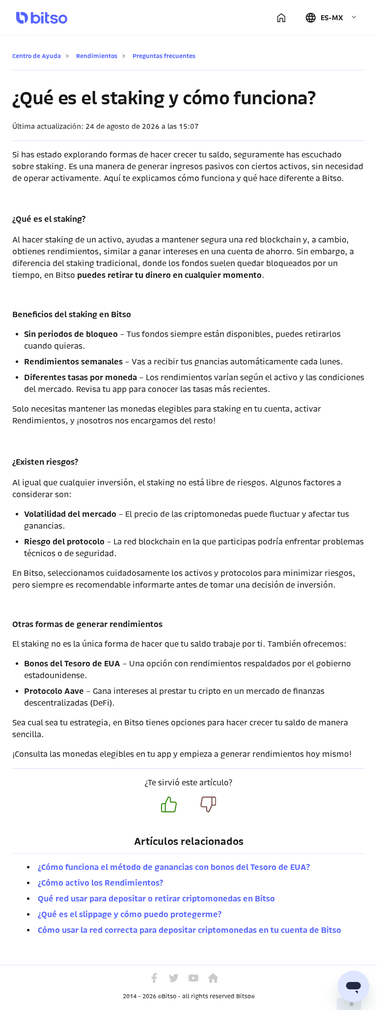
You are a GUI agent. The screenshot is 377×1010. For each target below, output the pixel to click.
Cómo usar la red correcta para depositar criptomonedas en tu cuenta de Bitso (189, 930)
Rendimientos (96, 55)
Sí (169, 804)
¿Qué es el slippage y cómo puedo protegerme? (129, 914)
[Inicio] (281, 17)
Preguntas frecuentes (164, 55)
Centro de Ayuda (36, 55)
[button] (331, 17)
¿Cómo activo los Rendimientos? (100, 883)
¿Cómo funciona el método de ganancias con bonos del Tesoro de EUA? (174, 867)
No (208, 804)
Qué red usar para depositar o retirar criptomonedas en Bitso (156, 898)
